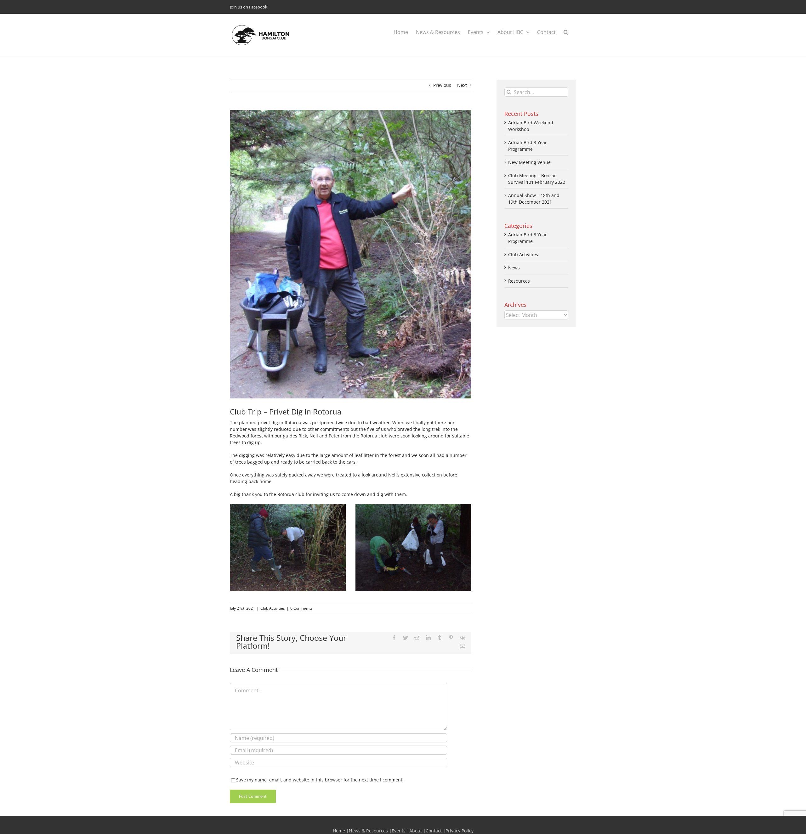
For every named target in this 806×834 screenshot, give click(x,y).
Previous (442, 85)
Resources (519, 281)
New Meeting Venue (529, 162)
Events (399, 831)
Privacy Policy (460, 831)
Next (462, 85)
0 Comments (301, 608)
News (514, 268)
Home (339, 831)
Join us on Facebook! (249, 7)
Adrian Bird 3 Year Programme (527, 238)
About (415, 831)
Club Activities (272, 608)
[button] (566, 32)
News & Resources (368, 831)
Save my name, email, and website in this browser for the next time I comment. (320, 780)
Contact (434, 831)
